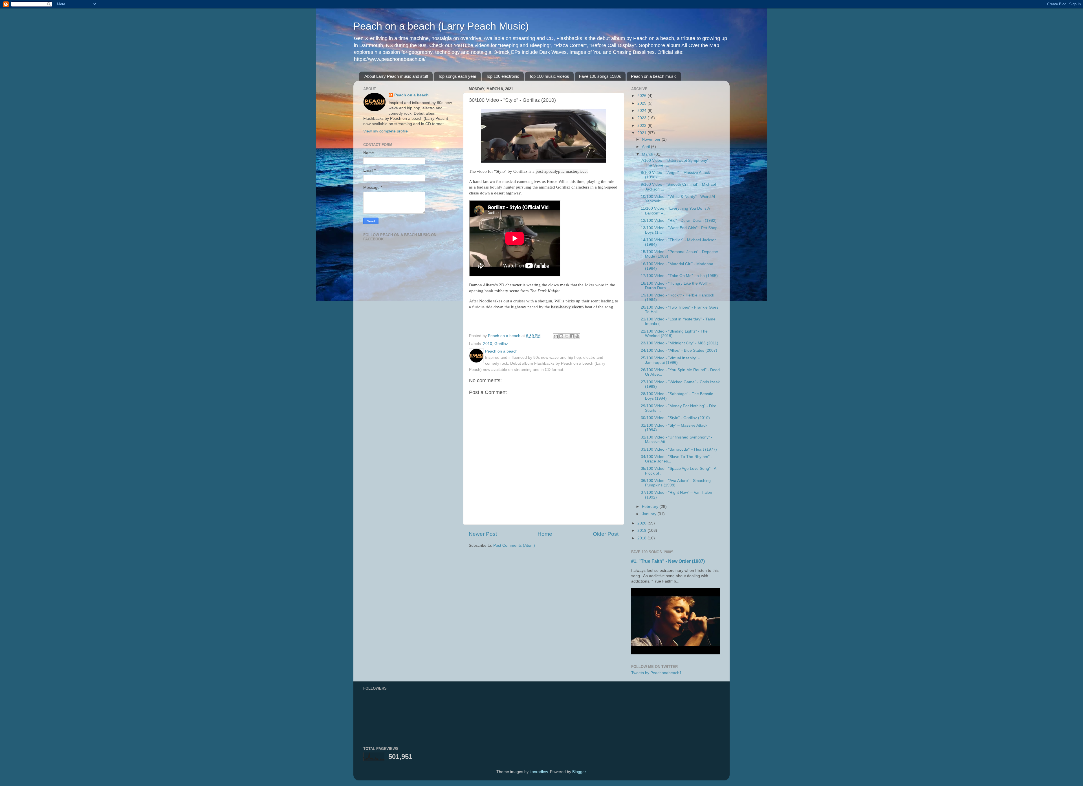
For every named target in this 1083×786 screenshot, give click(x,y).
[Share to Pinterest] (577, 336)
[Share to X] (566, 336)
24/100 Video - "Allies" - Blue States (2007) (679, 350)
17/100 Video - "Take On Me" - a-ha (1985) (679, 276)
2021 (642, 133)
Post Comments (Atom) (514, 545)
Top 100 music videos (549, 76)
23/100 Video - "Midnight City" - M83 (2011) (679, 343)
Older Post (605, 534)
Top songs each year (457, 76)
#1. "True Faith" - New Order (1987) (668, 561)
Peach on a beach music (654, 76)
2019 (642, 530)
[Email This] (556, 336)
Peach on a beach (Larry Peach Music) (441, 26)
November (652, 139)
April (646, 147)
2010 (487, 344)
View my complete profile (385, 131)
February (650, 506)
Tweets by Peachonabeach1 (656, 673)
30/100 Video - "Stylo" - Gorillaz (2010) (675, 418)
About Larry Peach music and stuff (396, 76)
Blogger (579, 772)
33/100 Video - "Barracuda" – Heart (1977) (679, 449)
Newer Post (483, 534)
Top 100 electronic (502, 76)
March (648, 154)
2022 (642, 125)
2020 (642, 523)
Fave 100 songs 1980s (600, 76)
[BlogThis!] (561, 336)
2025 (642, 103)
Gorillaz (501, 344)
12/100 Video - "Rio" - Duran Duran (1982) (679, 220)
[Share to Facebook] (572, 336)
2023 (642, 118)
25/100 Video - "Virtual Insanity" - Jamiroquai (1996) (670, 360)
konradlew (539, 772)
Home (545, 534)
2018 (642, 538)
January (649, 514)
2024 (642, 111)
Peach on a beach (411, 95)
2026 (642, 96)
